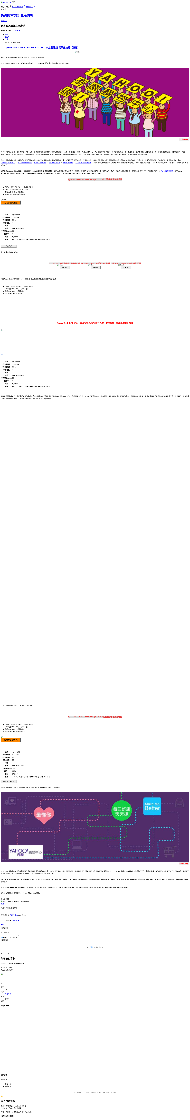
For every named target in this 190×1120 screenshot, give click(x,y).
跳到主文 (4, 21)
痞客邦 (12, 915)
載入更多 (4, 928)
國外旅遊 (16, 921)
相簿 (6, 34)
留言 (16, 915)
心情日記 (17, 30)
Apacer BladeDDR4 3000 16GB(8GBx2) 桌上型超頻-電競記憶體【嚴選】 (42, 47)
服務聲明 (113, 1092)
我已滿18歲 (5, 1116)
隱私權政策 (106, 1092)
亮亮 (2, 904)
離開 (11, 1116)
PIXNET (80, 1092)
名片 (6, 39)
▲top (2, 924)
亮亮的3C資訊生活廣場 (17, 15)
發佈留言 (4, 940)
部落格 (7, 37)
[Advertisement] (95, 1038)
